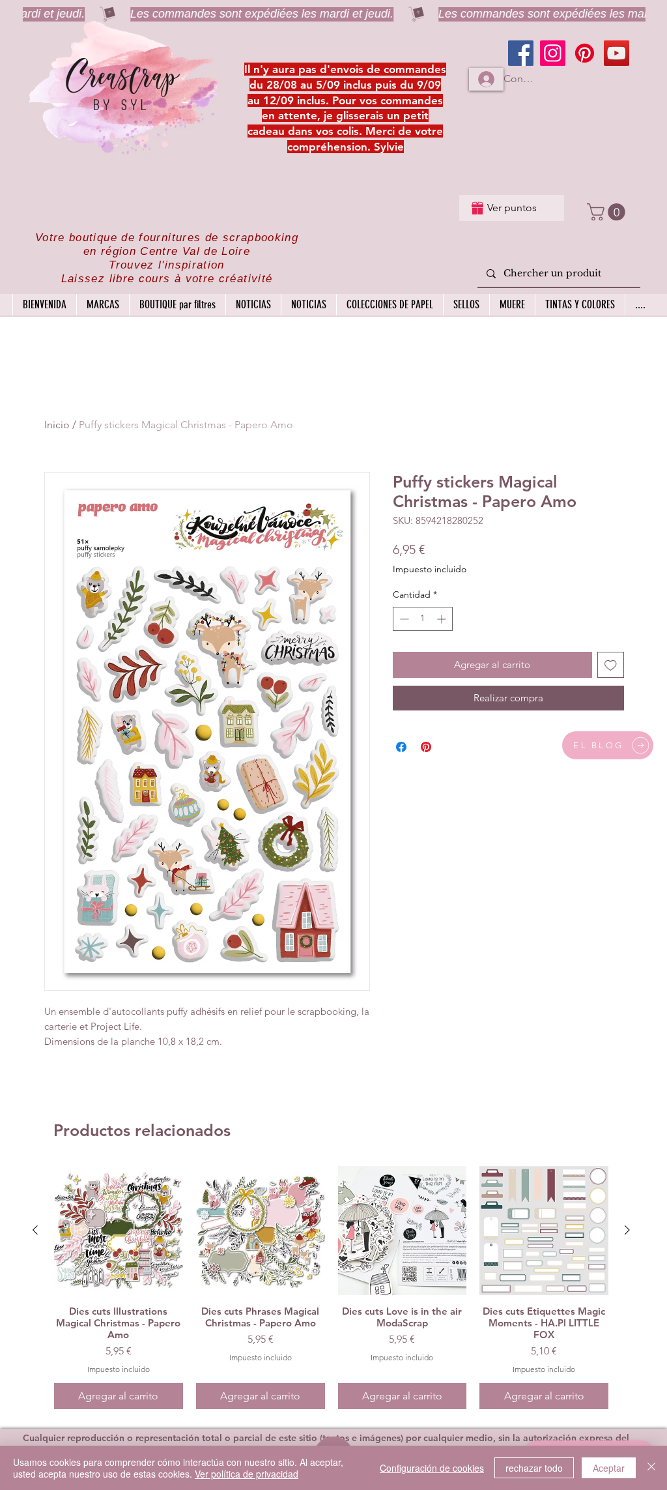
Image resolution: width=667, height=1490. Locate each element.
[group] (331, 1287)
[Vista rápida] (118, 1230)
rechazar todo (534, 1467)
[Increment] (442, 618)
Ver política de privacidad (246, 1473)
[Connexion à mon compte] (486, 79)
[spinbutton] (422, 618)
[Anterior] (35, 1230)
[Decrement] (403, 618)
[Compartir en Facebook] (401, 747)
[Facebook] (520, 53)
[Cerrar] (651, 1468)
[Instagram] (552, 53)
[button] (608, 212)
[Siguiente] (627, 1230)
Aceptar (609, 1467)
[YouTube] (616, 53)
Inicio (57, 424)
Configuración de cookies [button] (432, 1467)
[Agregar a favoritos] (610, 665)
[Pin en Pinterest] (426, 747)
